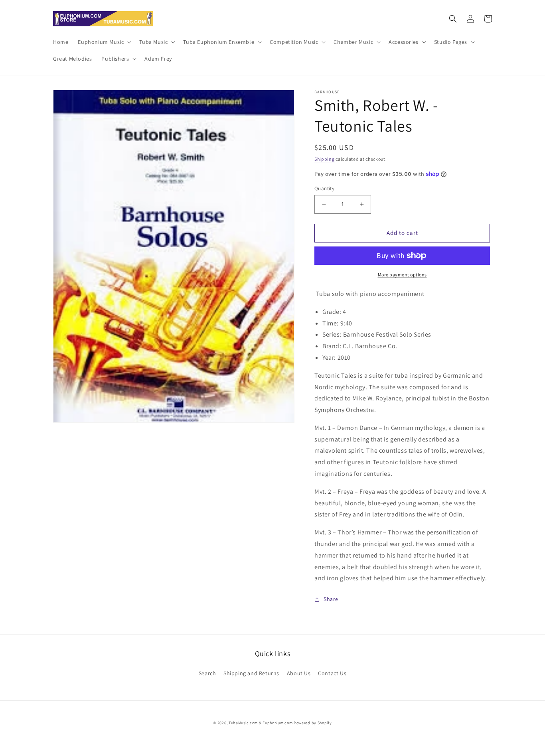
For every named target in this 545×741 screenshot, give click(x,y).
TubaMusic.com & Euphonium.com (260, 722)
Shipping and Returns (251, 673)
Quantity (324, 188)
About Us (299, 673)
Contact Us (332, 673)
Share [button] (331, 599)
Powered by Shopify (313, 722)
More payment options (402, 275)
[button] (103, 42)
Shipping (324, 159)
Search (207, 673)
